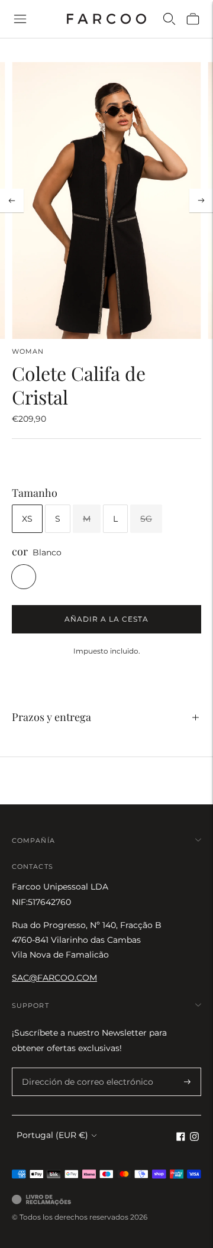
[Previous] (12, 200)
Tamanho (34, 493)
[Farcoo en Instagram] (194, 1138)
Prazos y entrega (51, 717)
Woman (28, 351)
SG (146, 518)
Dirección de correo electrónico (80, 1067)
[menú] (20, 19)
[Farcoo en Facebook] (180, 1138)
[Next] (201, 200)
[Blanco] (24, 577)
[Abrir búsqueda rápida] (169, 19)
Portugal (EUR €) (52, 1135)
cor (20, 551)
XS (27, 518)
